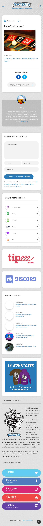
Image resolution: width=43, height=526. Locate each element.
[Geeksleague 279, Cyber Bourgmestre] (9, 315)
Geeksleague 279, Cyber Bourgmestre (23, 315)
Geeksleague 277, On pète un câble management (25, 336)
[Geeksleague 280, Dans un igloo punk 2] (9, 305)
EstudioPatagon (28, 520)
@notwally (24, 121)
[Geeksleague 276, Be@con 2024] (9, 347)
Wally (21, 107)
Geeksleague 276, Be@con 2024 (26, 346)
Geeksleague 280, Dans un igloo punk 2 (26, 305)
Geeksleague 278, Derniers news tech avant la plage (26, 326)
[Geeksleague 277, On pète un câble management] (9, 336)
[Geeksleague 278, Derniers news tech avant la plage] (9, 326)
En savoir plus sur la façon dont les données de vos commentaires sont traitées (21, 184)
